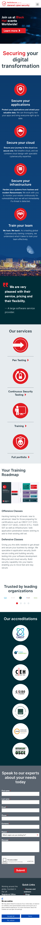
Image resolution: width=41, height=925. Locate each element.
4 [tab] (28, 603)
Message (6, 840)
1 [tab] (17, 603)
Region (5, 832)
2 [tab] (20, 603)
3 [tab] (24, 603)
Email (4, 807)
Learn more (10, 30)
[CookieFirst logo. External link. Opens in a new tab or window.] (2, 899)
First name (6, 790)
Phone (5, 815)
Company (6, 823)
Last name (6, 799)
